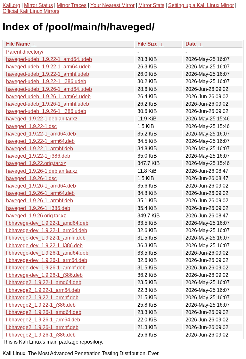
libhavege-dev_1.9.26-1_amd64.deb (47, 253)
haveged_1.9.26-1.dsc (31, 178)
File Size (147, 44)
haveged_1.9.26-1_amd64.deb (41, 185)
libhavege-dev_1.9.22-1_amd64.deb (47, 223)
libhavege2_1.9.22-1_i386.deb (41, 305)
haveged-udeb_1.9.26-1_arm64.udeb (48, 96)
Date (191, 44)
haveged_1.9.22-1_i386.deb (38, 156)
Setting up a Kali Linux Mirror (201, 5)
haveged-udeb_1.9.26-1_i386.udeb (46, 111)
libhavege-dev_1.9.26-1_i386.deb (44, 275)
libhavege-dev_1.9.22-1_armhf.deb (46, 238)
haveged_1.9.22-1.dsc (31, 126)
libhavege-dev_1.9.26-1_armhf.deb (46, 267)
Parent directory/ (24, 52)
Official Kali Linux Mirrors (31, 11)
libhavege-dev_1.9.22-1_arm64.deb (46, 230)
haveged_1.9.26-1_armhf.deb (39, 200)
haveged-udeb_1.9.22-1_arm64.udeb (48, 66)
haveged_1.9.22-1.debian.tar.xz (42, 118)
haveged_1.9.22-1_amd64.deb (41, 133)
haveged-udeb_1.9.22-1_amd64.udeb (49, 59)
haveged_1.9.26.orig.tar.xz (36, 215)
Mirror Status (38, 5)
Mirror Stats (151, 5)
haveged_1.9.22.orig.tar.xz (36, 163)
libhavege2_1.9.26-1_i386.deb (41, 334)
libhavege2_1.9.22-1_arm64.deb (43, 290)
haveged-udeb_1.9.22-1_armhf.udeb (47, 74)
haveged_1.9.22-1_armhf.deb (39, 148)
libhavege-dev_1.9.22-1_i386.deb (44, 245)
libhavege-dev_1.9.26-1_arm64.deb (46, 260)
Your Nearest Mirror (112, 5)
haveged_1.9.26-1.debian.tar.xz (42, 171)
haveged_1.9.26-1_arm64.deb (40, 193)
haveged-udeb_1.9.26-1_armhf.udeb (47, 104)
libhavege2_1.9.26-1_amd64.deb (43, 312)
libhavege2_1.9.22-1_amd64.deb (43, 282)
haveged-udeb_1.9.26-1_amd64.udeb (49, 89)
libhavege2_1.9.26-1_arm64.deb (43, 319)
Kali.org (11, 5)
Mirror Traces (71, 5)
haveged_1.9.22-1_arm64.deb (40, 141)
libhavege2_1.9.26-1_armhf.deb (42, 327)
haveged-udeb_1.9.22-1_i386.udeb (46, 81)
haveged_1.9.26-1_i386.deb (38, 208)
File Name (18, 44)
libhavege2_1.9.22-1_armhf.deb (42, 297)
